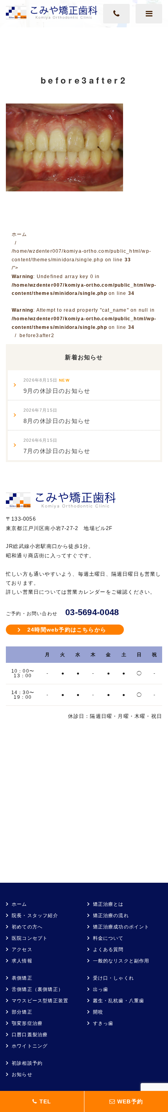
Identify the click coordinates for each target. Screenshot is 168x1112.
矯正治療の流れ (111, 915)
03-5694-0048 (92, 612)
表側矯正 (22, 978)
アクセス (22, 949)
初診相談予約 (27, 1063)
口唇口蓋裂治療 (30, 1034)
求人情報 (22, 961)
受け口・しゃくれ (113, 978)
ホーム (19, 904)
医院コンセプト (30, 938)
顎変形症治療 (27, 1023)
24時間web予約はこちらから (66, 630)
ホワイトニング (30, 1046)
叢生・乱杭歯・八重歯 (119, 1000)
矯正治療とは (108, 904)
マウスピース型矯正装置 (40, 1000)
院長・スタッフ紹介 (35, 915)
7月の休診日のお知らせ (56, 446)
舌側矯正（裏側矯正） (37, 989)
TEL (44, 1101)
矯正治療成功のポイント (121, 927)
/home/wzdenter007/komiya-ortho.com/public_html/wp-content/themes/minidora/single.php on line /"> (84, 289)
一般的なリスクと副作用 (121, 961)
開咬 (98, 1012)
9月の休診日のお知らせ (56, 386)
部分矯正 (22, 1012)
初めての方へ (27, 927)
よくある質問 (108, 949)
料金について (108, 938)
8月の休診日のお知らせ (56, 416)
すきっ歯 (103, 1023)
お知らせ (22, 1074)
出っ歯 (101, 989)
